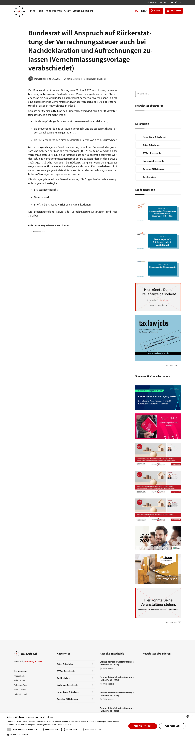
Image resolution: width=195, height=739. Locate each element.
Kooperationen (54, 10)
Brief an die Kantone (45, 204)
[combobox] (187, 716)
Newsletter (175, 11)
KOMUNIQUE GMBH (33, 661)
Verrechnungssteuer (37, 231)
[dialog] (97, 726)
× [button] (192, 717)
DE (136, 10)
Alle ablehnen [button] (172, 726)
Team (40, 10)
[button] (65, 735)
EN (145, 10)
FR (141, 10)
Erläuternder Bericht (46, 189)
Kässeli (157, 11)
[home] (19, 11)
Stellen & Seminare (83, 10)
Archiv (67, 10)
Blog (32, 10)
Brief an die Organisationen (75, 204)
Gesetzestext (41, 197)
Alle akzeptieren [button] (142, 726)
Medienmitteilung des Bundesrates (62, 110)
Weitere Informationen (83, 724)
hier (115, 211)
